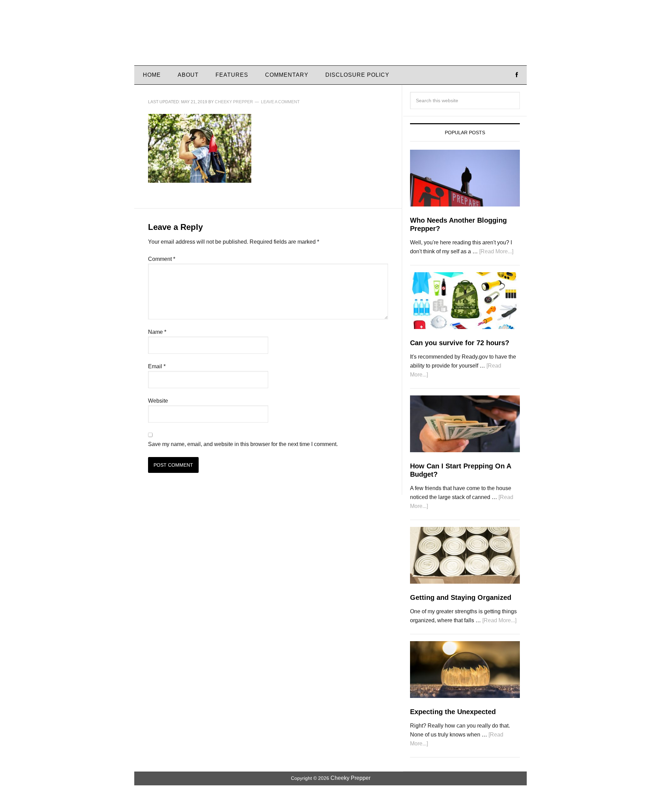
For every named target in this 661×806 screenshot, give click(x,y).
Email (157, 366)
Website (158, 401)
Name (157, 332)
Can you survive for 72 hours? (459, 343)
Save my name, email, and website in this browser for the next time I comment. (243, 444)
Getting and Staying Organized (460, 597)
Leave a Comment (280, 101)
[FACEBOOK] (517, 75)
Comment (161, 259)
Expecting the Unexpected (453, 711)
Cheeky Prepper (193, 36)
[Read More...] (496, 251)
